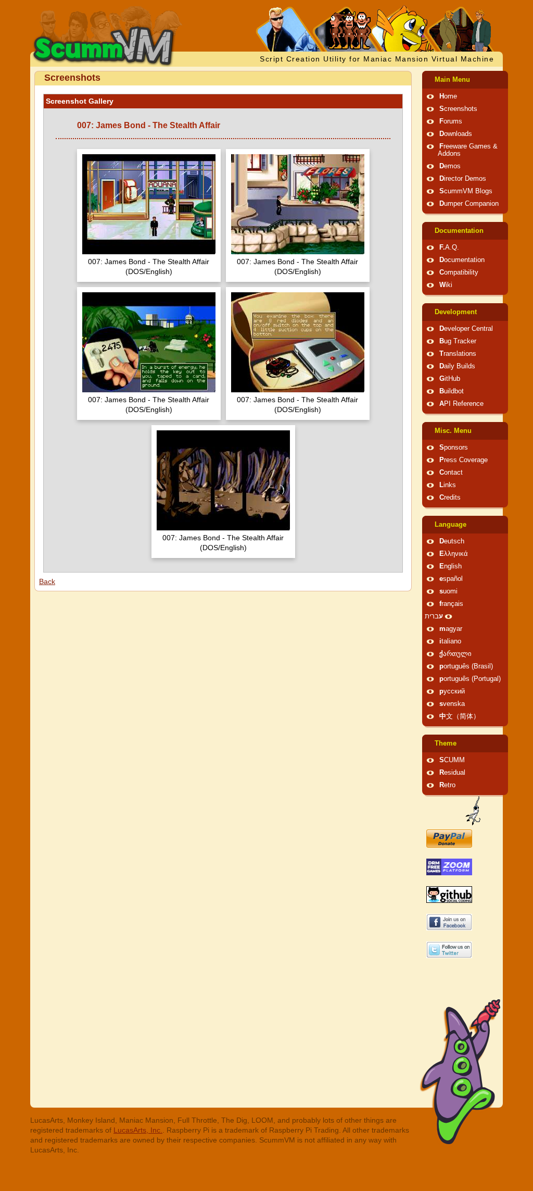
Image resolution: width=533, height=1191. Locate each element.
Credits (450, 497)
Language (450, 524)
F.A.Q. (449, 247)
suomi (448, 591)
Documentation (459, 230)
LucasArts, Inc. (137, 1130)
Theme (445, 743)
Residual (452, 772)
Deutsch (451, 541)
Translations (457, 353)
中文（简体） (459, 716)
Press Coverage (463, 460)
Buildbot (451, 391)
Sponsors (453, 447)
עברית (434, 616)
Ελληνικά (453, 553)
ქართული (455, 653)
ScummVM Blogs (465, 191)
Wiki (445, 285)
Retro (447, 785)
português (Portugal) (470, 679)
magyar (450, 628)
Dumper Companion (469, 203)
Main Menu (452, 79)
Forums (450, 121)
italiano (450, 641)
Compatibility (458, 272)
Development (456, 312)
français (451, 603)
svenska (452, 704)
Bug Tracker (457, 341)
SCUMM (452, 760)
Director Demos (462, 178)
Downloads (455, 134)
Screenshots (458, 109)
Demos (450, 166)
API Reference (461, 403)
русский (452, 691)
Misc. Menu (453, 431)
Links (447, 485)
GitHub (449, 378)
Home (448, 96)
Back (47, 581)
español (451, 578)
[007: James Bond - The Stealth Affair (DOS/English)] (148, 205)
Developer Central (466, 328)
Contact (451, 472)
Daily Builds (457, 366)
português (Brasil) (466, 666)
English (450, 566)
